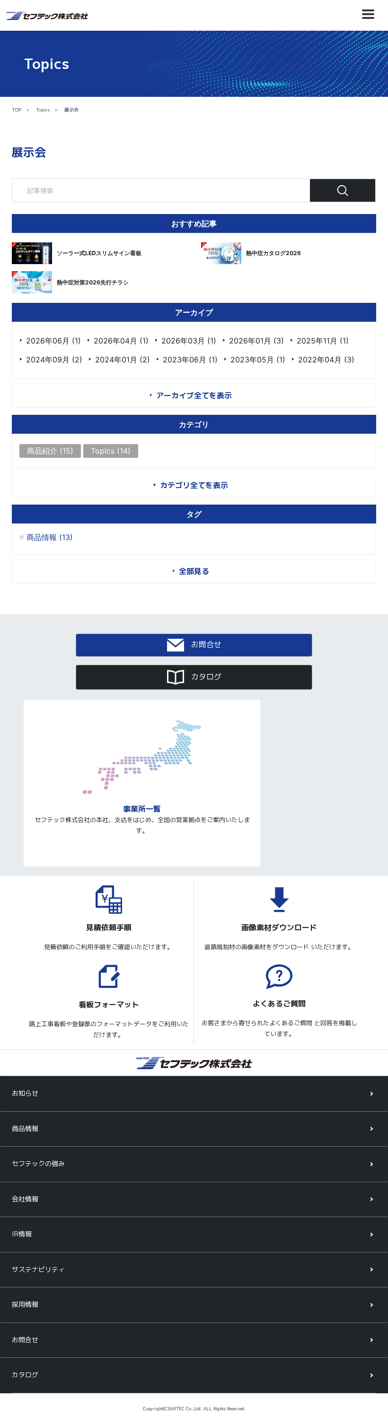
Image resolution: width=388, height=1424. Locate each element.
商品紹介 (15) (50, 450)
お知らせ (25, 1093)
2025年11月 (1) (323, 340)
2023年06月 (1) (190, 359)
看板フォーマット (109, 1004)
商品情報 (25, 1128)
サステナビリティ (38, 1269)
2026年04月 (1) (121, 340)
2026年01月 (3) (256, 340)
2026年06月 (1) (53, 340)
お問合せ (205, 644)
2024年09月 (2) (54, 359)
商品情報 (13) (49, 537)
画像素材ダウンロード (279, 927)
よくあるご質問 (279, 1003)
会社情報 (25, 1198)
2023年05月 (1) (257, 359)
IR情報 (22, 1233)
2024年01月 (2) (122, 359)
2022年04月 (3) (326, 359)
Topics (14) (111, 450)
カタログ (205, 676)
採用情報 (25, 1304)
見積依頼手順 (109, 927)
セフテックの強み (38, 1163)
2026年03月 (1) (188, 340)
